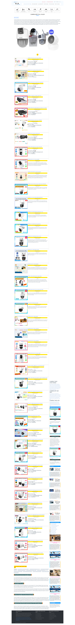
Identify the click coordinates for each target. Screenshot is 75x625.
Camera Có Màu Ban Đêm (53, 615)
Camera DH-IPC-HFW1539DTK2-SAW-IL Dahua (35, 465)
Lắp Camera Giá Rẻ (53, 527)
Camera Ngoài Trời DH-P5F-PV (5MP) (34, 415)
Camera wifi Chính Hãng (25, 617)
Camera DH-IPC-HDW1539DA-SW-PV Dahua (35, 490)
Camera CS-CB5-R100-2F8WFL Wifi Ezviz (34, 95)
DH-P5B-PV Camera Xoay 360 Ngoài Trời (34, 451)
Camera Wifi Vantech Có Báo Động (55, 395)
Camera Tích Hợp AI (52, 531)
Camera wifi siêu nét (19, 617)
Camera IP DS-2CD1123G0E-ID (21, 570)
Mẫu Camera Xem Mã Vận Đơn (57, 513)
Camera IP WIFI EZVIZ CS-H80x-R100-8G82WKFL (35, 82)
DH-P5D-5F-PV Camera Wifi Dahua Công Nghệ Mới (36, 514)
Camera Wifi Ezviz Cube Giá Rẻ (54, 393)
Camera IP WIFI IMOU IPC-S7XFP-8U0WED (34, 171)
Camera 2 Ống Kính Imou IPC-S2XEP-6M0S (35, 276)
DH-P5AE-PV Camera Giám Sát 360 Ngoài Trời (35, 439)
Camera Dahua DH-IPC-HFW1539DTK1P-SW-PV (35, 540)
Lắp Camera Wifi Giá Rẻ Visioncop (54, 396)
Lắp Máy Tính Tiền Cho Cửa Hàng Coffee (55, 559)
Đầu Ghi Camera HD (53, 533)
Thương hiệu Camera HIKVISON (55, 525)
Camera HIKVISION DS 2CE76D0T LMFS (31, 570)
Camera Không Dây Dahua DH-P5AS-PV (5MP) (35, 477)
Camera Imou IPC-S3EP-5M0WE (33, 316)
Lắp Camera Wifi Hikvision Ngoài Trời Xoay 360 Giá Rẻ (55, 394)
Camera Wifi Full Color (38, 14)
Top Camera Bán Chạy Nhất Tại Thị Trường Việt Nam (57, 491)
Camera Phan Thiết (18, 622)
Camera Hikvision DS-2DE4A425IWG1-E (55, 435)
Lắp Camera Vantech (38, 616)
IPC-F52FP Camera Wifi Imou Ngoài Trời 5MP (35, 403)
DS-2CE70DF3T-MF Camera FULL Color (35, 569)
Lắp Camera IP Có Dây (53, 532)
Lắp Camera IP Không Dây (53, 529)
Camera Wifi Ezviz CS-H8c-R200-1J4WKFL (23, 569)
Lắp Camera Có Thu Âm (53, 528)
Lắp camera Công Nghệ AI (53, 616)
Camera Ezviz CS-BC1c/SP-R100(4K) (34, 133)
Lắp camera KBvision (53, 524)
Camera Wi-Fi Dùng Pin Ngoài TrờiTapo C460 (35, 211)
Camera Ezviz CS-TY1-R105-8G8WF (33, 159)
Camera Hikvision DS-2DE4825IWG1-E (54, 418)
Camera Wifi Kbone (22, 619)
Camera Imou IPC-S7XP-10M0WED (33, 328)
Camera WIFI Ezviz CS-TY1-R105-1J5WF (34, 353)
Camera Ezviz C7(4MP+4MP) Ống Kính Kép (34, 70)
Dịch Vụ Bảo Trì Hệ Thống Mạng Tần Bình (55, 594)
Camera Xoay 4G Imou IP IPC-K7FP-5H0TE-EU (35, 391)
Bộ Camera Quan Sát (53, 523)
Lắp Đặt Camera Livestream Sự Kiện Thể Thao (57, 480)
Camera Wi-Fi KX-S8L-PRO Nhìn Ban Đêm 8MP (35, 197)
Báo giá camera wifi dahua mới (53, 384)
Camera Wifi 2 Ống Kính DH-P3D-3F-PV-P (34, 236)
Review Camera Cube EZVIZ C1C (41, 570)
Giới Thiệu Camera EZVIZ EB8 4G (37, 571)
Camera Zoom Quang (53, 530)
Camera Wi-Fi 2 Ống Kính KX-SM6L (33, 249)
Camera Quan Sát (54, 622)
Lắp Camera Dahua (38, 614)
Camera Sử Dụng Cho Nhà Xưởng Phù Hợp (57, 502)
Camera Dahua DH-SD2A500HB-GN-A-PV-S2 (35, 502)
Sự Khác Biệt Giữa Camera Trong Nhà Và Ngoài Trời (57, 469)
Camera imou (18, 620)
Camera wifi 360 (24, 618)
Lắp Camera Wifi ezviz (28, 619)
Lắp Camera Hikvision (38, 615)
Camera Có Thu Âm (52, 614)
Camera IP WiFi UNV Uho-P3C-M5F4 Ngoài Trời (35, 289)
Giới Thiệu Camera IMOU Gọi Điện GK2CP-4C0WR (55, 542)
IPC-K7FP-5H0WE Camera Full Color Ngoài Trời (36, 365)
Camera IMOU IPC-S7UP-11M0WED (33, 340)
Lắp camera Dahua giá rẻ (54, 526)
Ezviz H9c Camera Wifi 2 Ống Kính (27, 571)
